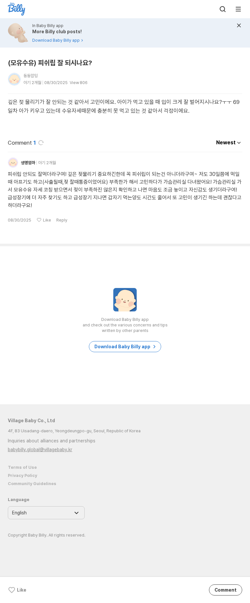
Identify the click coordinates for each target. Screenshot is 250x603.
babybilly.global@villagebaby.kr (40, 449)
